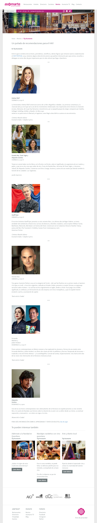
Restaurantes (28, 4)
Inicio (13, 38)
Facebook (42, 515)
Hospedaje (15, 517)
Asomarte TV (66, 4)
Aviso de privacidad (81, 518)
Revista (58, 4)
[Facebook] (67, 11)
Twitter (41, 519)
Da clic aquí (64, 422)
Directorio (43, 4)
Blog (73, 4)
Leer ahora (17, 469)
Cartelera (51, 4)
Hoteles (36, 4)
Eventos (14, 519)
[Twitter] (70, 11)
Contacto (79, 4)
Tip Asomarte (27, 38)
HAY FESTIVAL (18, 56)
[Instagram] (64, 11)
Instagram (42, 517)
